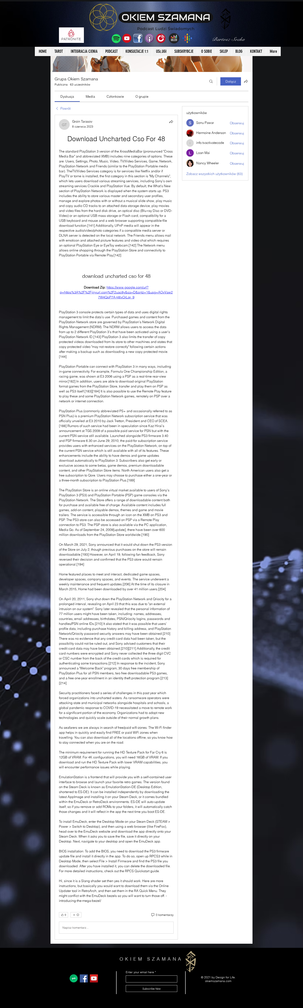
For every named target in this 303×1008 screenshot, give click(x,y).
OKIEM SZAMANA (151, 959)
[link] (67, 96)
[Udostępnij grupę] (245, 81)
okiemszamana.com (218, 981)
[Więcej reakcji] (75, 915)
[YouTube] (94, 978)
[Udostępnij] (171, 121)
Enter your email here (140, 972)
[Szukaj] (211, 81)
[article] (116, 527)
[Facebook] (84, 978)
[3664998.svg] (74, 978)
